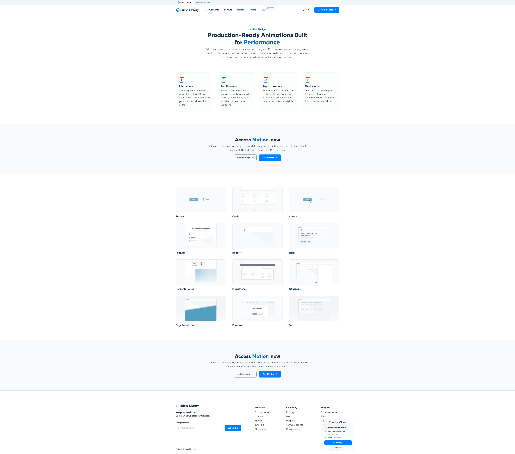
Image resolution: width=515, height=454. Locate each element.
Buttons (180, 216)
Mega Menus (239, 289)
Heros (292, 253)
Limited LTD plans (339, 422)
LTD (263, 10)
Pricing (253, 10)
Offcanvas (295, 289)
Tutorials (259, 425)
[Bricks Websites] (203, 2)
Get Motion (269, 158)
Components (212, 10)
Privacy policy (294, 429)
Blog (288, 416)
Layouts (228, 10)
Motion (258, 421)
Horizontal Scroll (185, 289)
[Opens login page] (309, 10)
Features (180, 253)
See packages (338, 443)
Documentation (329, 412)
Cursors (293, 216)
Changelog (338, 447)
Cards (235, 216)
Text (291, 325)
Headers (236, 253)
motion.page (244, 158)
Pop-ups (237, 325)
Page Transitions (185, 325)
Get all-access (325, 10)
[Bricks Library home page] (187, 10)
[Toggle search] (303, 10)
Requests (291, 421)
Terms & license (294, 425)
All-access (260, 429)
